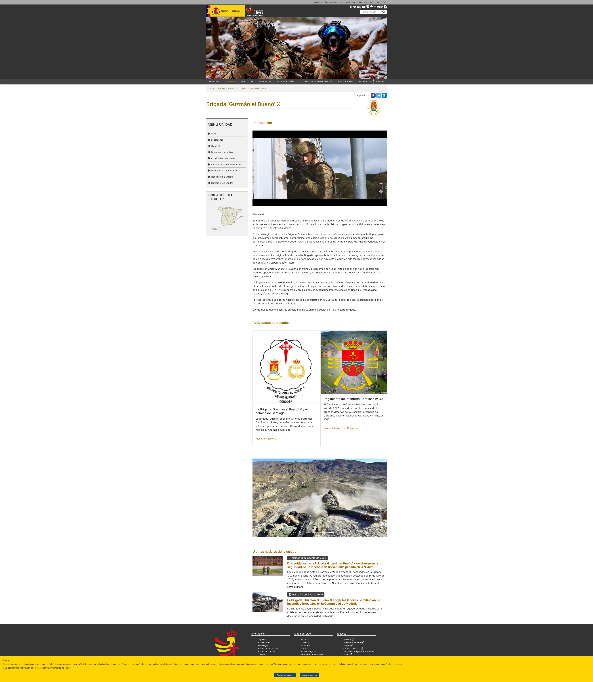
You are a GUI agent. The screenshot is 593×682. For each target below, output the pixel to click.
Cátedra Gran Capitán (221, 183)
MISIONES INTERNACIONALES (318, 81)
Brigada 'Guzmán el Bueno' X (253, 89)
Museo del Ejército (352, 648)
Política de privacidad (268, 654)
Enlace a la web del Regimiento (342, 428)
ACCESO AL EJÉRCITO (287, 81)
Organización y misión (222, 152)
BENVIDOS (344, 2)
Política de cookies (285, 675)
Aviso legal (263, 651)
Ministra (347, 645)
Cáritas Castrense (351, 654)
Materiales (305, 654)
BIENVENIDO (319, 2)
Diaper (346, 651)
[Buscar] (383, 12)
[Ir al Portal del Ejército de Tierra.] (258, 10)
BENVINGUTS (332, 2)
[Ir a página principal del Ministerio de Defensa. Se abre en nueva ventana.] (225, 10)
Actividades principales (222, 158)
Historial (215, 146)
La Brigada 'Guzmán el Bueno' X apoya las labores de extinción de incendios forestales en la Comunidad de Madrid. (333, 607)
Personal (305, 645)
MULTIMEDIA (365, 81)
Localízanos (216, 139)
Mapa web (262, 645)
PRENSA (380, 81)
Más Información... (266, 438)
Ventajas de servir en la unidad (226, 164)
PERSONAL (214, 81)
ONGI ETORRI (356, 2)
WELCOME (381, 2)
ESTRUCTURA (247, 81)
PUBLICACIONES (345, 81)
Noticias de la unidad (221, 176)
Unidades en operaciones (224, 170)
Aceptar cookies (309, 675)
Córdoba (234, 89)
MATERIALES (265, 81)
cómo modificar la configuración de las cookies (381, 664)
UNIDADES (230, 81)
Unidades (305, 648)
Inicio (212, 89)
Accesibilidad (264, 648)
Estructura (305, 651)
